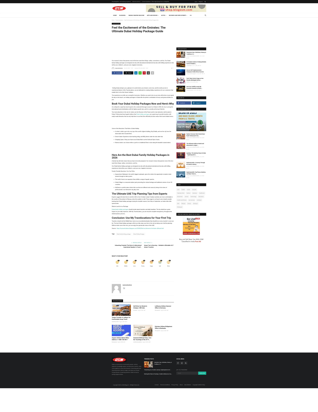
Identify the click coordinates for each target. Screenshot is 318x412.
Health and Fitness (181, 200)
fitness (189, 203)
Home (115, 15)
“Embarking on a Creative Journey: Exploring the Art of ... (157, 369)
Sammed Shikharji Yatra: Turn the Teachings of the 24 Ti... (142, 338)
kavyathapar (189, 65)
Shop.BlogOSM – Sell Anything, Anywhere (121, 1)
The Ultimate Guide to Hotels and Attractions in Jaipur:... (195, 144)
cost (178, 189)
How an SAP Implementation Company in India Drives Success (195, 70)
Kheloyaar (179, 207)
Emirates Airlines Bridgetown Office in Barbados (163, 327)
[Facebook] (178, 363)
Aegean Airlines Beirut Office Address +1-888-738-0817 (120, 338)
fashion (188, 193)
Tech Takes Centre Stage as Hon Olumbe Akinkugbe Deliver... (194, 79)
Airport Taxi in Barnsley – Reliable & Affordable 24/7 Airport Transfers (158, 246)
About (181, 384)
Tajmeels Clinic (180, 193)
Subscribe (202, 373)
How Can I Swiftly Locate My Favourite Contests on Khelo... (194, 87)
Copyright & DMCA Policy (199, 384)
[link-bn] (176, 8)
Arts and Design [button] (152, 15)
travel (188, 189)
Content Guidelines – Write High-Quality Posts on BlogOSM (155, 1)
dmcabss (135, 310)
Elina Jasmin (157, 310)
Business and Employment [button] (177, 15)
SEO (178, 203)
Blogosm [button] (122, 15)
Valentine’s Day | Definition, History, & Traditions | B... (196, 53)
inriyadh (194, 189)
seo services (192, 200)
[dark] (205, 1)
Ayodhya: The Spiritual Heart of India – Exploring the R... (196, 153)
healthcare (201, 193)
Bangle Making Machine (136, 15)
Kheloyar (195, 203)
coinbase (199, 200)
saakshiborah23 (115, 321)
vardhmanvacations (137, 342)
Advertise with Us (136, 1)
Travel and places (119, 20)
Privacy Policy (174, 384)
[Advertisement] (143, 46)
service (186, 196)
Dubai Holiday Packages (138, 234)
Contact (157, 384)
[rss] (185, 363)
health (183, 189)
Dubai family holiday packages (124, 234)
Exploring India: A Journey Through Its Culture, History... (195, 163)
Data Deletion (187, 384)
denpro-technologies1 (191, 73)
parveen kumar (189, 90)
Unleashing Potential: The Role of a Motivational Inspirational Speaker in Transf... (128, 246)
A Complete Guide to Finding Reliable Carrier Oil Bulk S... (196, 62)
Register (201, 1)
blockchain (180, 196)
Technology (193, 196)
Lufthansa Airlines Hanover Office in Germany (163, 307)
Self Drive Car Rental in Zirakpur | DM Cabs (140, 307)
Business (195, 193)
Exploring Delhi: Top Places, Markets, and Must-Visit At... (196, 173)
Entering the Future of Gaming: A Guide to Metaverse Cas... (158, 374)
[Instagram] (181, 363)
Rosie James (114, 342)
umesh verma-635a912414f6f (192, 56)
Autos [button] (163, 15)
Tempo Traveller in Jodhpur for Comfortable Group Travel (121, 318)
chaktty (188, 81)
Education (201, 196)
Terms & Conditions (165, 384)
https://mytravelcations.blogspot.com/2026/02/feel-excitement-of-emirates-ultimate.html (140, 228)
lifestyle (183, 203)
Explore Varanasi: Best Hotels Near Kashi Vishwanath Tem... (195, 134)
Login (196, 1)
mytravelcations (119, 68)
